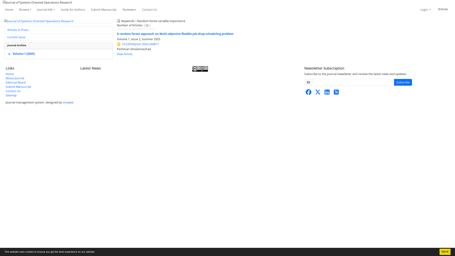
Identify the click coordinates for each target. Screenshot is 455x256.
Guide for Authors (73, 10)
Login (425, 10)
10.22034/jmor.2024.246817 (140, 44)
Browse (24, 10)
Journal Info (45, 10)
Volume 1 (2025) (24, 54)
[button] (96, 252)
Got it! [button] (445, 251)
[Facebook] (308, 93)
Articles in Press (18, 30)
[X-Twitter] (318, 93)
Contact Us (149, 10)
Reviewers (129, 10)
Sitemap (11, 95)
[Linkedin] (327, 93)
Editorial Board (16, 82)
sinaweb (68, 102)
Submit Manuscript (104, 10)
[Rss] (336, 93)
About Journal (15, 78)
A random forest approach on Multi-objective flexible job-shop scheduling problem (175, 34)
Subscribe (403, 82)
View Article (124, 54)
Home (9, 10)
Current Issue (16, 37)
